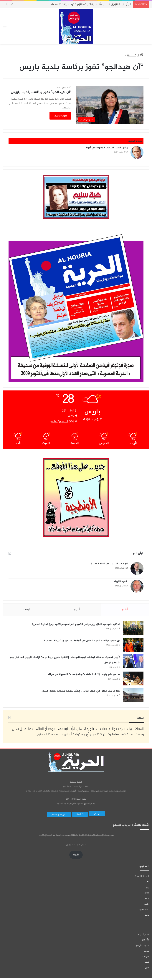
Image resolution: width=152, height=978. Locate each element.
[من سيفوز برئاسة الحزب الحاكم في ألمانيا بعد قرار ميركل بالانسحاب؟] (133, 645)
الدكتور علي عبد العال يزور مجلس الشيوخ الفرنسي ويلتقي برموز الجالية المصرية (76, 624)
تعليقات (28, 609)
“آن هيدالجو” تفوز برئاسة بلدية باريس (41, 92)
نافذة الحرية (144, 909)
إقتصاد (146, 898)
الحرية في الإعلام (59, 814)
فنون (147, 967)
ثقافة (146, 962)
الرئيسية (133, 56)
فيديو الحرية (143, 934)
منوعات (146, 956)
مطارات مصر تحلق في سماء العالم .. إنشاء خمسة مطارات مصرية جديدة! (80, 691)
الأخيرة (77, 609)
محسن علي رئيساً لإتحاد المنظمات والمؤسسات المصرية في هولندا (83, 674)
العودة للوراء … (119, 581)
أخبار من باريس (142, 945)
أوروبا (147, 887)
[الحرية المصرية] (76, 26)
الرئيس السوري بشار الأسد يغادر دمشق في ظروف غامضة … (89, 4)
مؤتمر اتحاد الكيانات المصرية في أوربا (107, 148)
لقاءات (146, 951)
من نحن (97, 814)
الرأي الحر (145, 940)
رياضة (146, 904)
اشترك (76, 855)
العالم (147, 893)
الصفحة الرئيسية (142, 876)
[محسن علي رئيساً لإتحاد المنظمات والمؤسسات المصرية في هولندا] (133, 678)
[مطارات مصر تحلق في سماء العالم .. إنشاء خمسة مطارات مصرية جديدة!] (133, 695)
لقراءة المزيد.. (60, 116)
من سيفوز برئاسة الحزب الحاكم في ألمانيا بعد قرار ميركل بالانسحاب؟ (82, 641)
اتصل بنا (80, 814)
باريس (146, 915)
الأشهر (125, 609)
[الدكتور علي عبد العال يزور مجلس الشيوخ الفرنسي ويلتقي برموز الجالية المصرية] (133, 628)
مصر (147, 882)
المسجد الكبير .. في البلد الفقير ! (109, 564)
